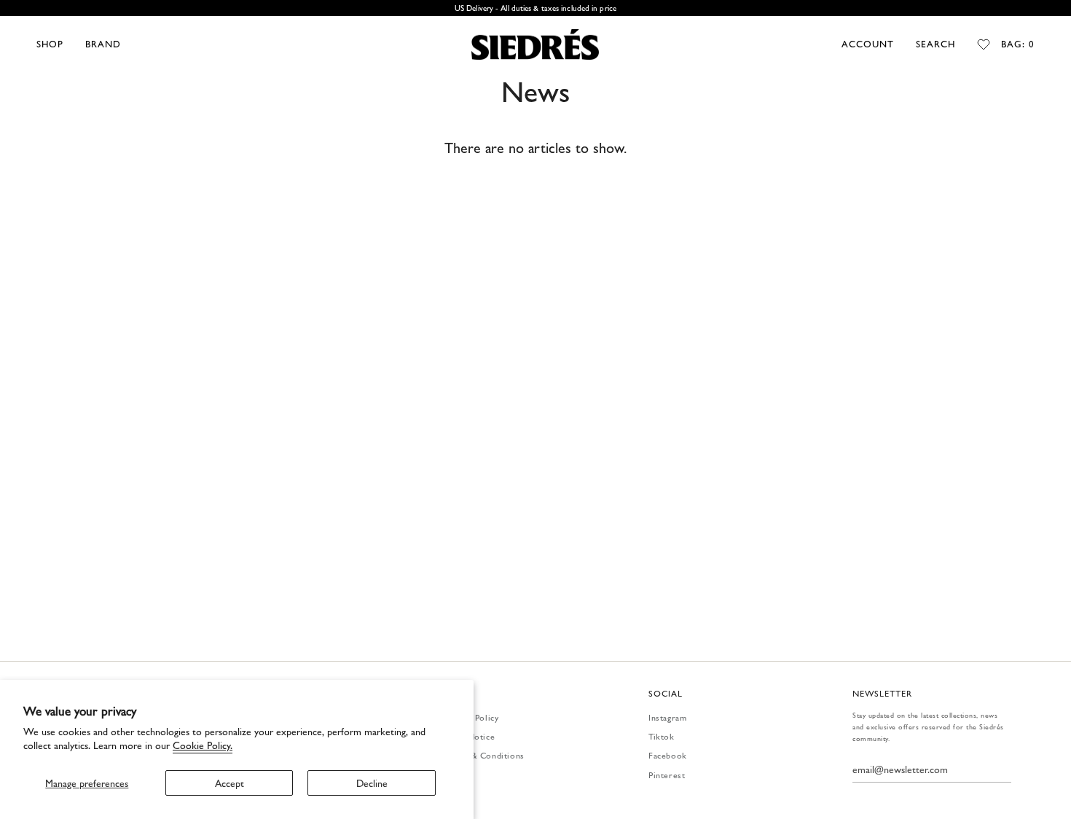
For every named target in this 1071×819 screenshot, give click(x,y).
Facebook (667, 754)
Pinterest (666, 774)
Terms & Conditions (484, 754)
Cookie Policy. (202, 744)
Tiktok (661, 735)
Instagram (667, 717)
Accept (229, 782)
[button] (50, 44)
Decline (372, 782)
